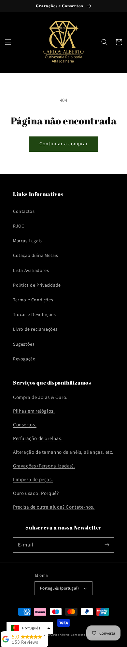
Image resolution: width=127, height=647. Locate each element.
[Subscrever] (107, 545)
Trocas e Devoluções (34, 314)
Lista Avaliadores (31, 270)
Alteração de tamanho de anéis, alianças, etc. (63, 452)
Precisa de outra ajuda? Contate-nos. (54, 507)
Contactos (24, 211)
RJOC (18, 226)
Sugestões (24, 344)
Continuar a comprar (63, 143)
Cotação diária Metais (35, 255)
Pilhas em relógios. (34, 411)
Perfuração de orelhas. (38, 438)
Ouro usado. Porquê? (36, 493)
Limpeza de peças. (33, 479)
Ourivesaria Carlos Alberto (52, 634)
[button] (8, 42)
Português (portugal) (59, 588)
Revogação (24, 359)
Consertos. (24, 424)
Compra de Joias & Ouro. (40, 397)
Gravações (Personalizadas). (44, 466)
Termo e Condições (33, 300)
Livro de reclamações (35, 329)
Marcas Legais (27, 241)
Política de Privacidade (37, 285)
